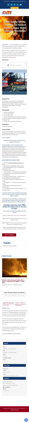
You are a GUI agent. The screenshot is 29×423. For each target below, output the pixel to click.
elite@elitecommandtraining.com (18, 1)
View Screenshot (12, 57)
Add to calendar (9, 234)
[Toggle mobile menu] (26, 11)
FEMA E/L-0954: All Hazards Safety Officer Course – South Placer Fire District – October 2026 (13, 281)
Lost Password (14, 8)
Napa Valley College (7, 381)
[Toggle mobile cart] (23, 11)
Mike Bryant (5, 368)
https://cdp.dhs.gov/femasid (20, 215)
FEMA (4, 359)
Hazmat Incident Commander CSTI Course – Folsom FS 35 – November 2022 (9, 304)
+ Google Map (7, 387)
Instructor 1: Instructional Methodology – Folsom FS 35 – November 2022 (20, 304)
